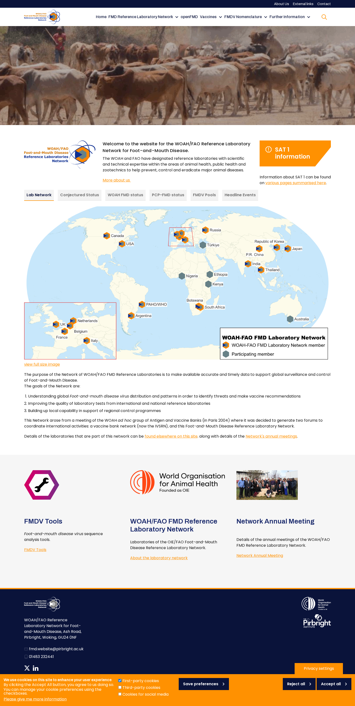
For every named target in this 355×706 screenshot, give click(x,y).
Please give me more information (35, 699)
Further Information (287, 17)
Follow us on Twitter (27, 668)
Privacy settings (319, 668)
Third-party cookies (141, 687)
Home (101, 17)
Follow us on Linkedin (35, 668)
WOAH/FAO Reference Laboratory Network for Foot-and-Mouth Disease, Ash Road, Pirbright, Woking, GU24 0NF (52, 628)
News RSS (44, 668)
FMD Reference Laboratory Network (140, 17)
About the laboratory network (159, 558)
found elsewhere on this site (171, 436)
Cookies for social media (145, 694)
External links (303, 4)
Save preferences (200, 684)
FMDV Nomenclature (243, 17)
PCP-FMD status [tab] (168, 195)
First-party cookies (140, 681)
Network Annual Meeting (259, 555)
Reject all (296, 684)
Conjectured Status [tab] (79, 195)
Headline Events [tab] (240, 195)
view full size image (42, 364)
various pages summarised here (295, 183)
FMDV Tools (35, 549)
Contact (324, 4)
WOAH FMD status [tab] (125, 195)
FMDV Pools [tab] (204, 195)
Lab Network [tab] (39, 195)
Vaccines (208, 17)
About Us (281, 4)
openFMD (189, 17)
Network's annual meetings (271, 436)
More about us (117, 180)
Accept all (331, 684)
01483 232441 (41, 656)
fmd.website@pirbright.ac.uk (56, 649)
